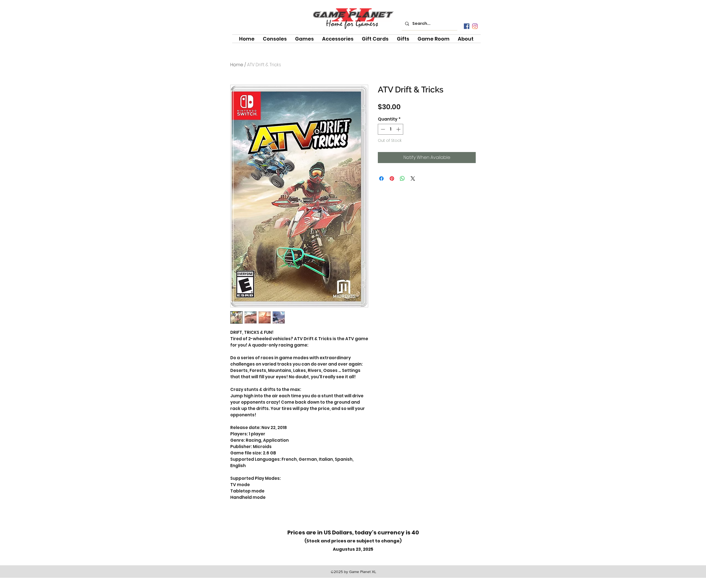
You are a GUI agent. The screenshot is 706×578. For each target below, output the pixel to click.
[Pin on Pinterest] (392, 178)
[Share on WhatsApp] (402, 178)
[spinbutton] (390, 129)
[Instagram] (475, 26)
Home (236, 65)
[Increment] (399, 129)
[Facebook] (466, 26)
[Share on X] (413, 178)
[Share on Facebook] (381, 178)
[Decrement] (382, 129)
